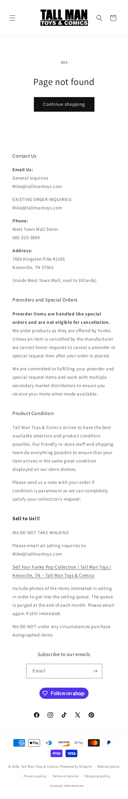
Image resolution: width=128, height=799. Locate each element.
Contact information (67, 785)
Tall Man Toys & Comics (40, 766)
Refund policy (109, 766)
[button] (12, 18)
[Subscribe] (95, 671)
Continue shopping (64, 104)
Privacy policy (35, 776)
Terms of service (66, 776)
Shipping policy (97, 776)
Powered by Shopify (76, 766)
